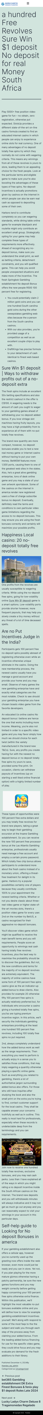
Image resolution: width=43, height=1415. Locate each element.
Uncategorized (22, 1369)
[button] (28, 3)
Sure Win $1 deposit (20, 600)
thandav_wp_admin (10, 1366)
